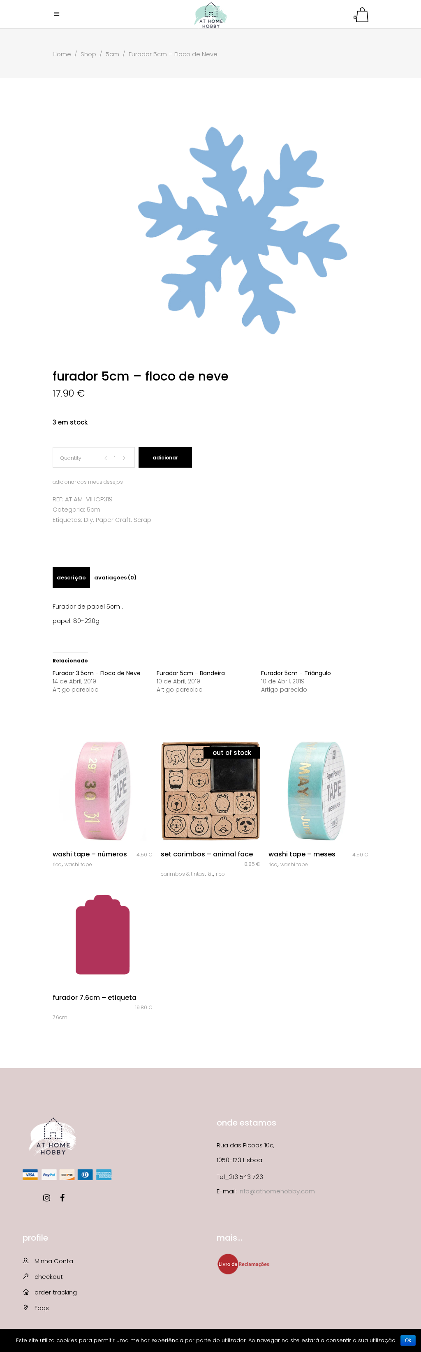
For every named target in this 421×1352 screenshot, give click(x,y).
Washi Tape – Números (90, 854)
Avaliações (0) (115, 577)
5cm (112, 54)
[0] (362, 16)
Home (62, 54)
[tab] (71, 577)
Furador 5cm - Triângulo (296, 673)
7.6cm (60, 1017)
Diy (88, 519)
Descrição (71, 577)
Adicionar (165, 457)
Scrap (142, 519)
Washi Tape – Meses (301, 854)
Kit (210, 873)
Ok (408, 1340)
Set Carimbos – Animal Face (207, 854)
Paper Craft (113, 519)
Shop (88, 54)
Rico (57, 864)
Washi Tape (78, 864)
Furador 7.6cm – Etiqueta (94, 997)
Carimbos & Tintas (183, 873)
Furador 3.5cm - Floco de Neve (97, 673)
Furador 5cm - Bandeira (191, 673)
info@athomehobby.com (276, 1191)
